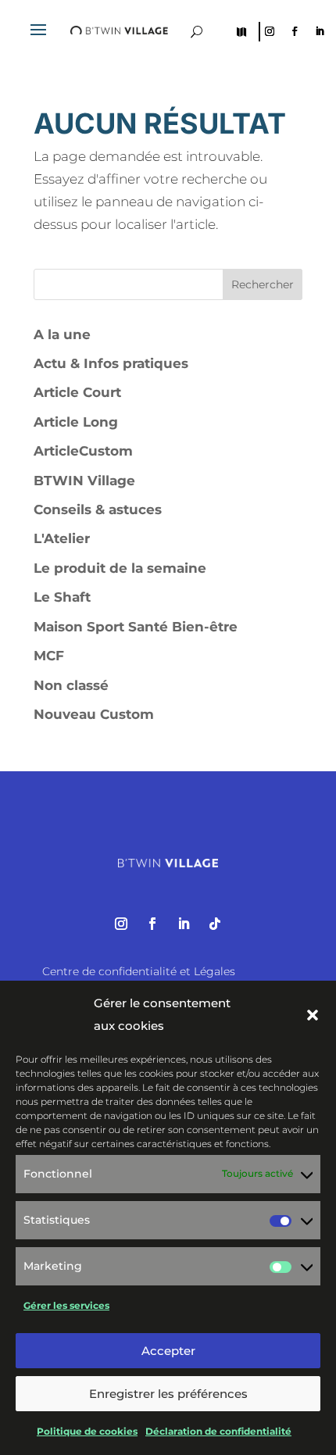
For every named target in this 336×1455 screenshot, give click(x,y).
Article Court (77, 392)
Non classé (71, 685)
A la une (62, 334)
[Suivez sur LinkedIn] (319, 31)
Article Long (76, 422)
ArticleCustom (83, 451)
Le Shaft (62, 597)
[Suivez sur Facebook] (294, 31)
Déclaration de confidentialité (218, 1431)
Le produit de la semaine (120, 568)
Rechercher (262, 284)
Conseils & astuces (98, 509)
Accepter (168, 1350)
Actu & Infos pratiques (111, 363)
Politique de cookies (87, 1431)
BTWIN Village (84, 480)
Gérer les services (66, 1305)
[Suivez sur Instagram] (269, 31)
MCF (49, 655)
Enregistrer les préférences (168, 1393)
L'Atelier (62, 538)
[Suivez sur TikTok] (214, 923)
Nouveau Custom (94, 714)
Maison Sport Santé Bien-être (136, 627)
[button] (312, 1015)
